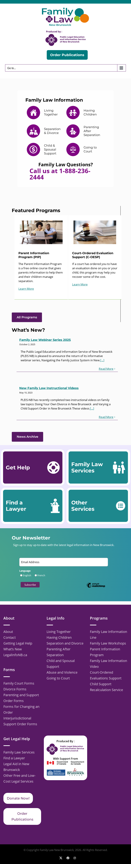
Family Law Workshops (108, 643)
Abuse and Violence (62, 672)
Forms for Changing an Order (21, 709)
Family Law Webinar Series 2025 (45, 340)
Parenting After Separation (58, 652)
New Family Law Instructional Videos (49, 388)
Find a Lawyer (14, 758)
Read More (106, 369)
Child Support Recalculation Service (106, 687)
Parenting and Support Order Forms (21, 698)
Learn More (26, 289)
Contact (9, 637)
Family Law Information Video (108, 663)
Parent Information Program (105, 652)
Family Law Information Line (108, 634)
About (8, 631)
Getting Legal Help (17, 643)
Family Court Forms (18, 683)
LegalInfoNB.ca (15, 655)
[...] (102, 360)
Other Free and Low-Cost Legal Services (19, 778)
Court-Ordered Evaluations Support (105, 675)
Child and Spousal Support (61, 663)
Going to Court (58, 678)
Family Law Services (19, 752)
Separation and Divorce (65, 643)
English (27, 575)
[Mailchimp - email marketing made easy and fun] (95, 587)
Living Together (59, 631)
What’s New (12, 649)
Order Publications (22, 816)
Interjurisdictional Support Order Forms (20, 721)
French (41, 575)
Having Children (59, 637)
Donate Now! (18, 798)
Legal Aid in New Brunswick (16, 767)
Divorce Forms (14, 689)
